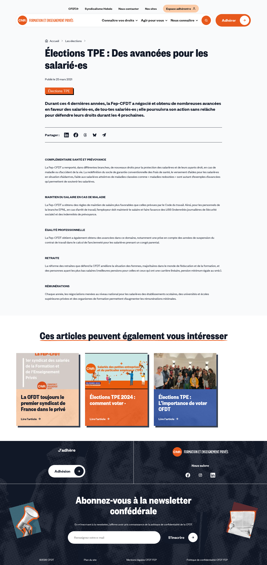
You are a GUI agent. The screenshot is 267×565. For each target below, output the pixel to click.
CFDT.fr (73, 9)
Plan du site (90, 559)
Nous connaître (182, 20)
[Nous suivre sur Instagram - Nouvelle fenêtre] (200, 475)
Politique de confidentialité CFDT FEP (207, 559)
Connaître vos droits (118, 20)
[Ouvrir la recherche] (206, 20)
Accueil (54, 41)
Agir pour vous (152, 20)
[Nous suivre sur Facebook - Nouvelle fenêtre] (187, 475)
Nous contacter (128, 9)
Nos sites (151, 9)
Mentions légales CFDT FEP (141, 559)
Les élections (73, 41)
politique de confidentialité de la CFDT (171, 524)
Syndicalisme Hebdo (98, 9)
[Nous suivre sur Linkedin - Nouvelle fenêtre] (213, 475)
